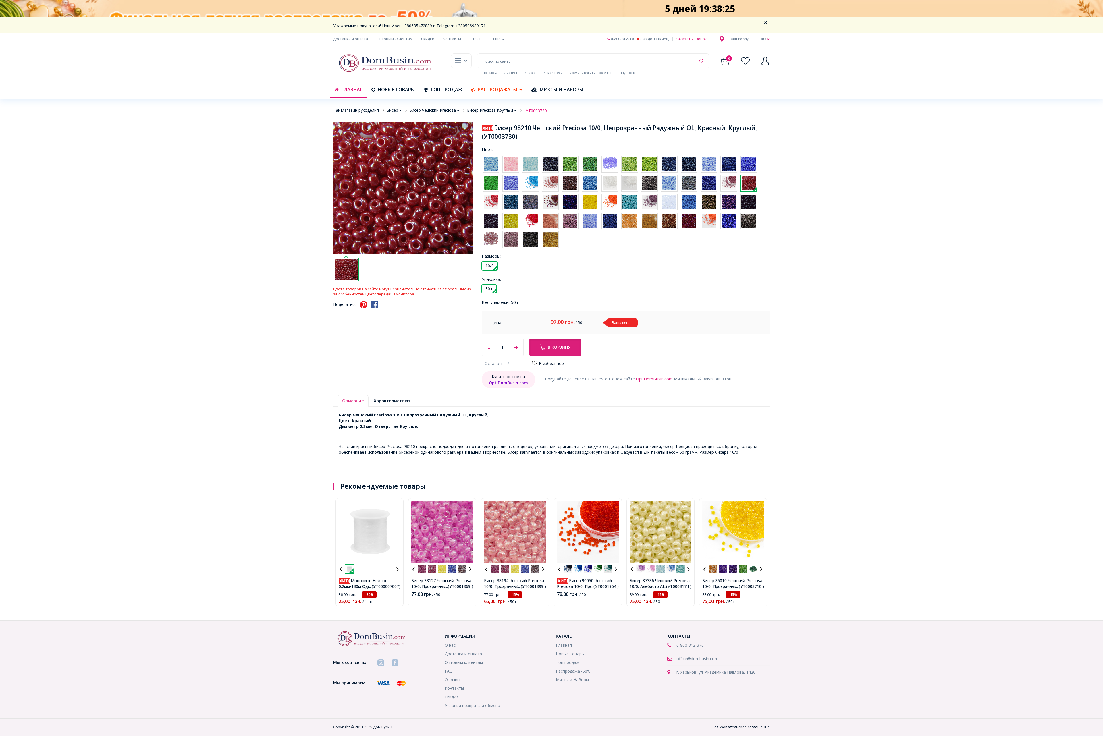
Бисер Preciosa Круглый (490, 110)
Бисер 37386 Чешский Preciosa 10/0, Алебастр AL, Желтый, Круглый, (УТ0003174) (660, 586)
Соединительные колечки (591, 72)
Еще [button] (497, 38)
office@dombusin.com (697, 658)
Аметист (510, 72)
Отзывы (477, 38)
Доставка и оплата (350, 38)
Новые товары (396, 89)
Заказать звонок (690, 38)
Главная (352, 89)
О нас (450, 645)
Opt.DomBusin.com (654, 379)
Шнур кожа (628, 72)
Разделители (553, 72)
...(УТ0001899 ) (532, 586)
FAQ (449, 671)
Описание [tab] (353, 400)
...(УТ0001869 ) (459, 586)
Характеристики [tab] (392, 400)
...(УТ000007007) (384, 586)
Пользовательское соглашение (741, 726)
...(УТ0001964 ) (605, 586)
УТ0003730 (536, 110)
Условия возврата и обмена (472, 705)
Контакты (452, 38)
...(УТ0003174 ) (677, 586)
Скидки (427, 38)
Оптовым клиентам (394, 38)
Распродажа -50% (500, 89)
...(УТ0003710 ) (750, 586)
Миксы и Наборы (561, 89)
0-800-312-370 (622, 38)
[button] (739, 39)
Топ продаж (446, 89)
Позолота (490, 72)
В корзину (559, 347)
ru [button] (764, 38)
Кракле (530, 72)
